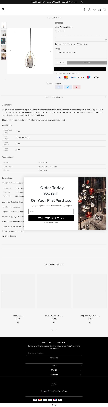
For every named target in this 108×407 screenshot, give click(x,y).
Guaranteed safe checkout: (67, 73)
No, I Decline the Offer (51, 223)
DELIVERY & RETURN (66, 44)
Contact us (6, 231)
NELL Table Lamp (18, 316)
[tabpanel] (18, 299)
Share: (58, 84)
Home (48, 18)
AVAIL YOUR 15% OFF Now (51, 218)
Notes (57, 49)
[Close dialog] (103, 180)
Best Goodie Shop (12, 9)
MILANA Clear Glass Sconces (54, 316)
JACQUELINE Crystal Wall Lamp (90, 316)
